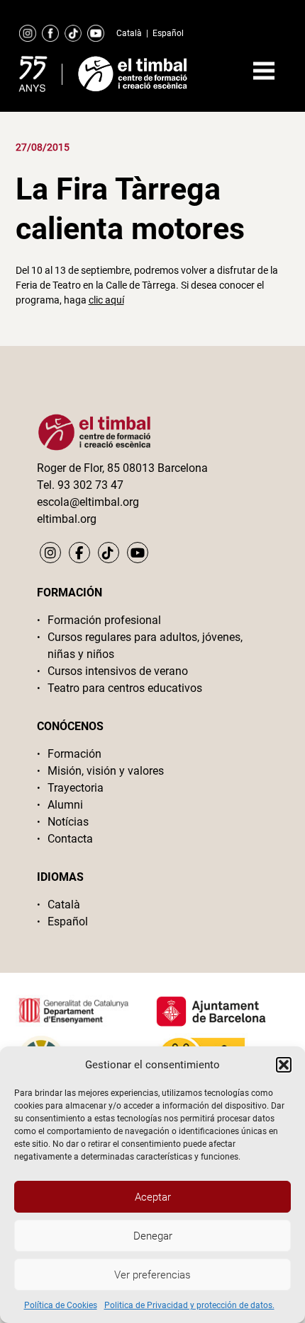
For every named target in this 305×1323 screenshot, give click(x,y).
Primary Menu (263, 70)
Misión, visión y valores (106, 771)
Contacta (70, 838)
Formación (74, 754)
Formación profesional (104, 620)
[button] (284, 1065)
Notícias (68, 821)
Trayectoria (76, 788)
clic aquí (106, 300)
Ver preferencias (152, 1275)
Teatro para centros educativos (125, 688)
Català (129, 33)
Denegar (152, 1236)
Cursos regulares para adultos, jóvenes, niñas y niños (145, 645)
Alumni (65, 804)
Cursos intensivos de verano (118, 671)
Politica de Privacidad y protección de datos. (189, 1305)
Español (168, 33)
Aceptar (153, 1197)
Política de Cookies (60, 1305)
